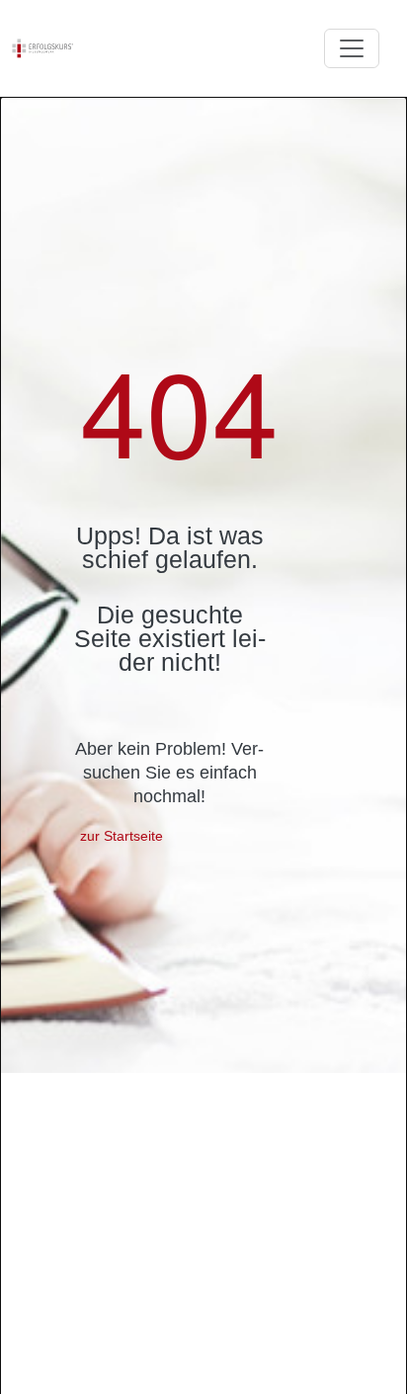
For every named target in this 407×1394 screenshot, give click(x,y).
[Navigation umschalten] (351, 48)
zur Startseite (121, 836)
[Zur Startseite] (42, 48)
